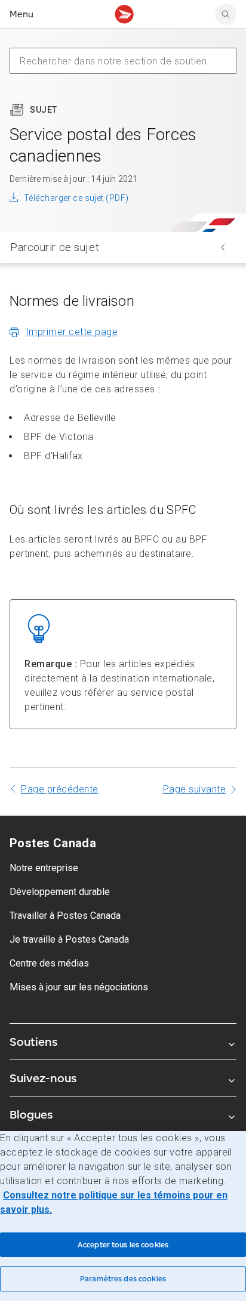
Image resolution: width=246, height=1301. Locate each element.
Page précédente (60, 789)
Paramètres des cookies (123, 1278)
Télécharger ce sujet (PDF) (76, 198)
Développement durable (60, 891)
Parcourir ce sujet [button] (54, 247)
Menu (21, 14)
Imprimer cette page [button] (72, 331)
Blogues (31, 1114)
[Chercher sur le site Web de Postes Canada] (225, 14)
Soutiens (33, 1041)
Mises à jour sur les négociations (79, 987)
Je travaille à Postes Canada (69, 939)
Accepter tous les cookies (123, 1244)
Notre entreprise (44, 867)
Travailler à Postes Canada (65, 915)
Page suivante (194, 789)
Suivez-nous (43, 1078)
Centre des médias (49, 963)
